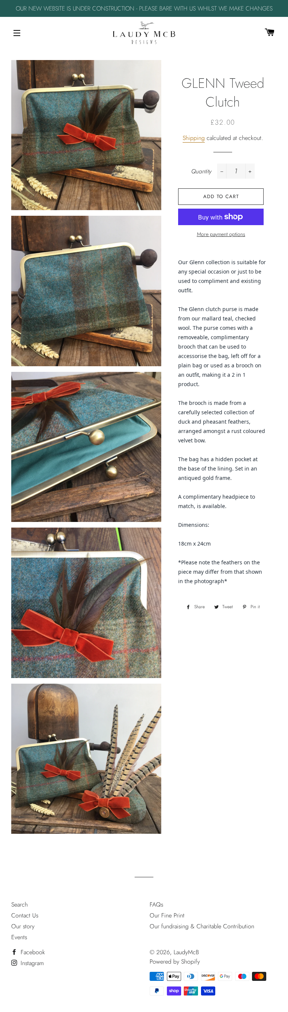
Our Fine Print (167, 915)
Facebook (32, 952)
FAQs (156, 904)
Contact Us (24, 915)
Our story (22, 926)
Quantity (201, 171)
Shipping (194, 138)
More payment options (221, 234)
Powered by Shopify (175, 961)
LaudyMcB (186, 952)
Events (19, 937)
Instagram (31, 963)
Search (19, 904)
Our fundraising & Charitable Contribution (202, 926)
